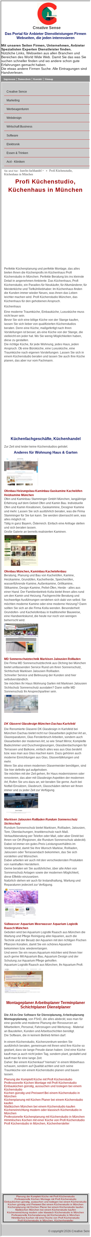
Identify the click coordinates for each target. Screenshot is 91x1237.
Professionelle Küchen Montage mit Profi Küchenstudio (40, 1082)
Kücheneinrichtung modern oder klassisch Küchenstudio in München (45, 1212)
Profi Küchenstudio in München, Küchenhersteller (36, 1123)
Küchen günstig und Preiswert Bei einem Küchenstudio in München (45, 1204)
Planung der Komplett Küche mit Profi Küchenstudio (38, 1079)
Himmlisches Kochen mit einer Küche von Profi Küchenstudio (44, 1120)
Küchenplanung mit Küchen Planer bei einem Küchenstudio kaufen (45, 1207)
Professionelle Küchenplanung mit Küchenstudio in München (44, 1116)
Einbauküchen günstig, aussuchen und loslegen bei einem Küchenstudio (45, 1201)
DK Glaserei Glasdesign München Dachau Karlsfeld (39, 723)
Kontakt (37, 79)
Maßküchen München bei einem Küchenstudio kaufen (39, 1106)
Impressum (9, 79)
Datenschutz (24, 79)
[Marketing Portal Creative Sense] (47, 14)
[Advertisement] (45, 231)
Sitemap (49, 79)
